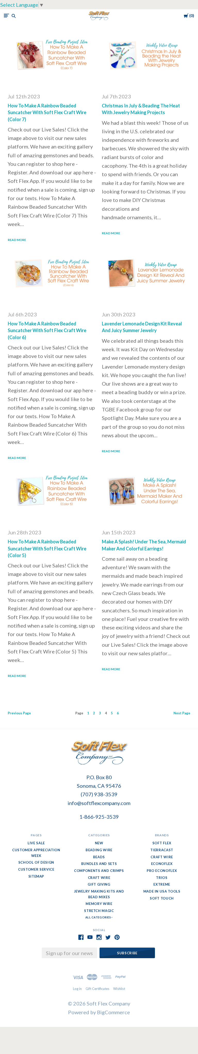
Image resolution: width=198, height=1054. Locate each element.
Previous (19, 713)
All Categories (98, 917)
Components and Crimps (99, 871)
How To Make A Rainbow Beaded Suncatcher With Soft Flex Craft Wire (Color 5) (47, 548)
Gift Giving (99, 884)
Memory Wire (99, 904)
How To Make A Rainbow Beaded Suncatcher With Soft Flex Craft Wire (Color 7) (47, 112)
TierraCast (161, 850)
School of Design (36, 862)
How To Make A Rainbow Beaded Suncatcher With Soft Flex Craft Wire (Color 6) (47, 330)
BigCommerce (113, 1012)
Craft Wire (99, 878)
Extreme (161, 884)
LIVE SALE (36, 843)
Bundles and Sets (99, 864)
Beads (99, 857)
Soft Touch (162, 898)
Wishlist (119, 989)
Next (182, 713)
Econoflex (162, 864)
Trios (161, 878)
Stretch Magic (99, 911)
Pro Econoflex (162, 871)
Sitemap (36, 876)
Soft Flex (161, 843)
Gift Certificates (97, 989)
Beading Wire (99, 850)
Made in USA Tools (161, 891)
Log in (77, 989)
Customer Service (36, 869)
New (99, 843)
